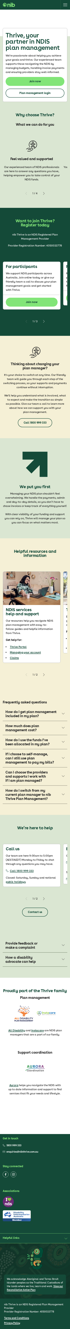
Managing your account (25, 652)
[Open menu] (65, 5)
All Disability (16, 1030)
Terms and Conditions (16, 1318)
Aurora (13, 1085)
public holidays (15, 881)
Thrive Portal (18, 646)
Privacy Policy (12, 1323)
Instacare (37, 1030)
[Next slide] (43, 193)
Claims (14, 657)
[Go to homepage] (9, 5)
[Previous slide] (26, 193)
